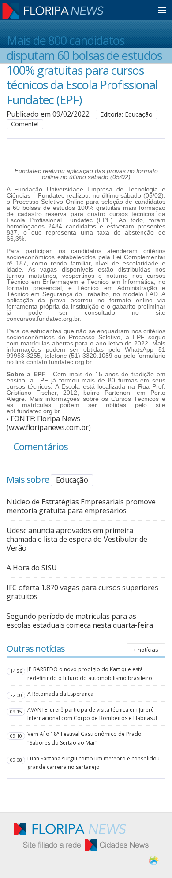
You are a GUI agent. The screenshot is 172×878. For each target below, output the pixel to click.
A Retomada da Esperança (60, 694)
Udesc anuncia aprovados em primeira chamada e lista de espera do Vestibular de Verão (77, 539)
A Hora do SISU (32, 568)
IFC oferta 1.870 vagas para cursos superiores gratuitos (82, 592)
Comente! (25, 124)
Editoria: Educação (126, 114)
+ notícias (145, 650)
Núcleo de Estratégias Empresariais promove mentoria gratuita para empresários (81, 506)
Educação (72, 479)
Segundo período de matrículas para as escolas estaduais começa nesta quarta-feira (80, 620)
